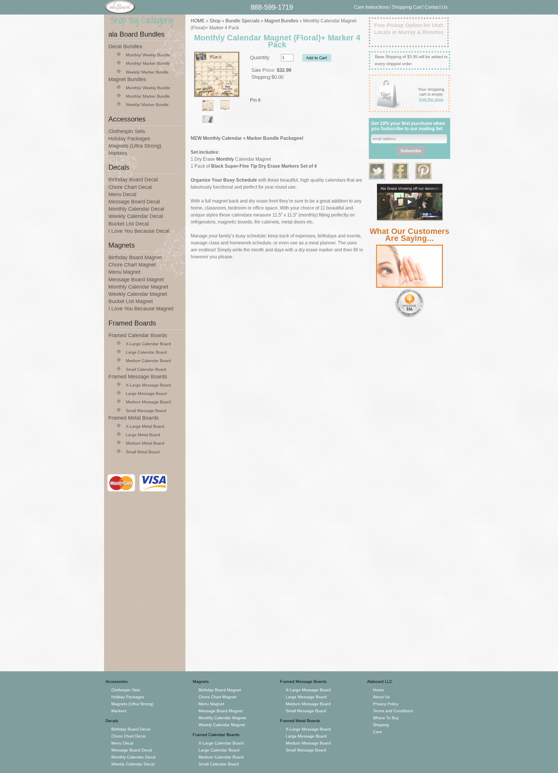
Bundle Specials (243, 20)
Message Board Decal (134, 202)
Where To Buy (386, 717)
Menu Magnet (124, 272)
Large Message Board (146, 393)
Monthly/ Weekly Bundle (148, 55)
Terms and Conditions (393, 710)
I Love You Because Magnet (141, 309)
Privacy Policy (385, 704)
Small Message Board (146, 410)
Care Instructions (371, 7)
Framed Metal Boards (133, 418)
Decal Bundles (125, 46)
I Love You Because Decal (138, 231)
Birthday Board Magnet (135, 257)
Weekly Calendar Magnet (137, 294)
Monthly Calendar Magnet (138, 287)
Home (378, 690)
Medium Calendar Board (148, 360)
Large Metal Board (143, 434)
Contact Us (436, 7)
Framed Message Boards (137, 377)
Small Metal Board (143, 452)
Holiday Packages (129, 139)
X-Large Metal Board (145, 426)
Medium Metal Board (145, 443)
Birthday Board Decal (133, 179)
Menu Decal (122, 194)
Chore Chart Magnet (132, 265)
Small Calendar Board (146, 369)
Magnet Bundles (127, 79)
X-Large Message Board (148, 385)
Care (377, 731)
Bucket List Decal (128, 224)
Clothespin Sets (126, 131)
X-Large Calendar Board (148, 343)
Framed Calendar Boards (137, 335)
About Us (381, 697)
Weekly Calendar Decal (135, 216)
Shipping (381, 724)
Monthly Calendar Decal (136, 209)
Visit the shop (431, 99)
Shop (215, 20)
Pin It (255, 100)
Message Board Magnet (136, 279)
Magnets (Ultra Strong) (134, 146)
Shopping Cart (407, 7)
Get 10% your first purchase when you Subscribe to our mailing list (408, 126)
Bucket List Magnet (130, 301)
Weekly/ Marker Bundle (147, 72)
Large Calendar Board (146, 352)
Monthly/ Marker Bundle (148, 63)
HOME (198, 20)
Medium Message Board (148, 402)
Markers (117, 153)
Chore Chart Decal (130, 187)
